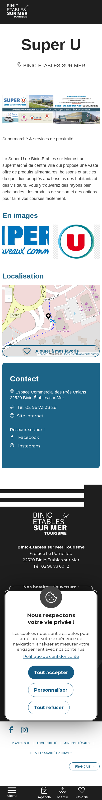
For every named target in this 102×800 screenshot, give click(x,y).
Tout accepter (51, 672)
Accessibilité (47, 743)
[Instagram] (26, 730)
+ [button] (8, 291)
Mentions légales (77, 743)
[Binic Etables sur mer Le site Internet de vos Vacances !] (17, 11)
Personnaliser (50, 690)
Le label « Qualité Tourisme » (51, 753)
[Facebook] (13, 730)
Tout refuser (49, 707)
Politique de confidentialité (51, 656)
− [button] (8, 299)
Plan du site (21, 743)
